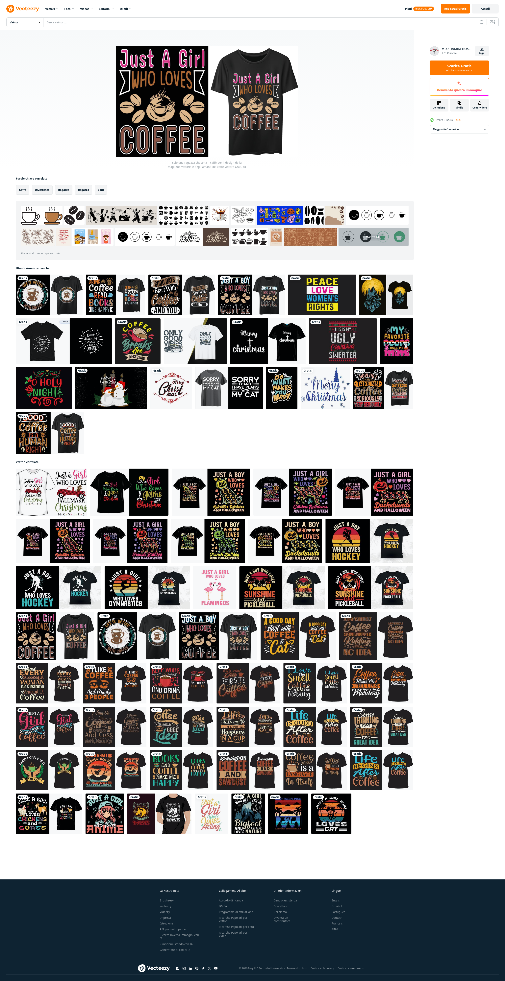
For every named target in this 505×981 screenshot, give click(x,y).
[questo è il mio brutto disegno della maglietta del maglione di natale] (343, 341)
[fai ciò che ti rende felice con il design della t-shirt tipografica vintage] (281, 388)
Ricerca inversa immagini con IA (179, 936)
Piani (408, 9)
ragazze (63, 190)
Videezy (165, 912)
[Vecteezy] (22, 9)
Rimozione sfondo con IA (176, 944)
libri (101, 190)
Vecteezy (165, 906)
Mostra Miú (373, 237)
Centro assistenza (285, 900)
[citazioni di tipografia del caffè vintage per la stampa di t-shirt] (138, 341)
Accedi (485, 9)
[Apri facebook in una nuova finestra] (177, 968)
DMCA (223, 906)
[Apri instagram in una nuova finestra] (184, 968)
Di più (124, 9)
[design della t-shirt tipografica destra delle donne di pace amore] (322, 295)
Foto (67, 9)
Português (338, 912)
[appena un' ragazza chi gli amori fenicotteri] (214, 587)
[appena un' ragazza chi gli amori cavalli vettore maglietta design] (159, 814)
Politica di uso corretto (351, 968)
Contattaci (280, 906)
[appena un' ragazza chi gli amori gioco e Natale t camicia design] (129, 492)
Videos (84, 9)
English (336, 900)
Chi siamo (280, 912)
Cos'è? (457, 120)
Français (337, 923)
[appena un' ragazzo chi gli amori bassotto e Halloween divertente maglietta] (285, 541)
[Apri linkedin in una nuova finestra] (190, 968)
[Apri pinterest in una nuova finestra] (196, 968)
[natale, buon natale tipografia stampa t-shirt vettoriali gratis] (171, 388)
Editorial (104, 9)
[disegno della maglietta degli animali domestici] (229, 388)
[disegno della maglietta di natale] (268, 341)
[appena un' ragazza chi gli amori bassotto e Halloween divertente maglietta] (374, 492)
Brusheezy (167, 900)
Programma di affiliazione (236, 912)
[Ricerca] (481, 22)
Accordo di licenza (231, 900)
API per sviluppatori (173, 929)
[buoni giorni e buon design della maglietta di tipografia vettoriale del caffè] (181, 295)
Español (337, 906)
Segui (482, 53)
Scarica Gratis (459, 67)
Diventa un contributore (282, 919)
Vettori (50, 9)
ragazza (83, 190)
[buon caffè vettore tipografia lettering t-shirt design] (50, 433)
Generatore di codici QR (175, 950)
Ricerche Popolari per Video (233, 934)
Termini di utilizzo (297, 968)
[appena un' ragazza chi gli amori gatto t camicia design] (331, 814)
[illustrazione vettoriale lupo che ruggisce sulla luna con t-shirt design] (386, 295)
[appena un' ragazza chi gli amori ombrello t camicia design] (288, 814)
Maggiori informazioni (446, 129)
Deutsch (337, 918)
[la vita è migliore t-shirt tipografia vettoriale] (49, 295)
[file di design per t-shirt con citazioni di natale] (44, 388)
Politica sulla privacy (322, 968)
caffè (22, 190)
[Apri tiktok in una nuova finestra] (203, 968)
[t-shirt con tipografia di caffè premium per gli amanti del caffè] (115, 295)
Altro (335, 929)
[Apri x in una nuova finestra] (209, 968)
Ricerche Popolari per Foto (236, 927)
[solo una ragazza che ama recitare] (211, 814)
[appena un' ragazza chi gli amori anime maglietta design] (105, 814)
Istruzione (166, 923)
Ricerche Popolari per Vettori (233, 919)
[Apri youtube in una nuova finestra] (215, 968)
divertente (42, 190)
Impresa (165, 918)
